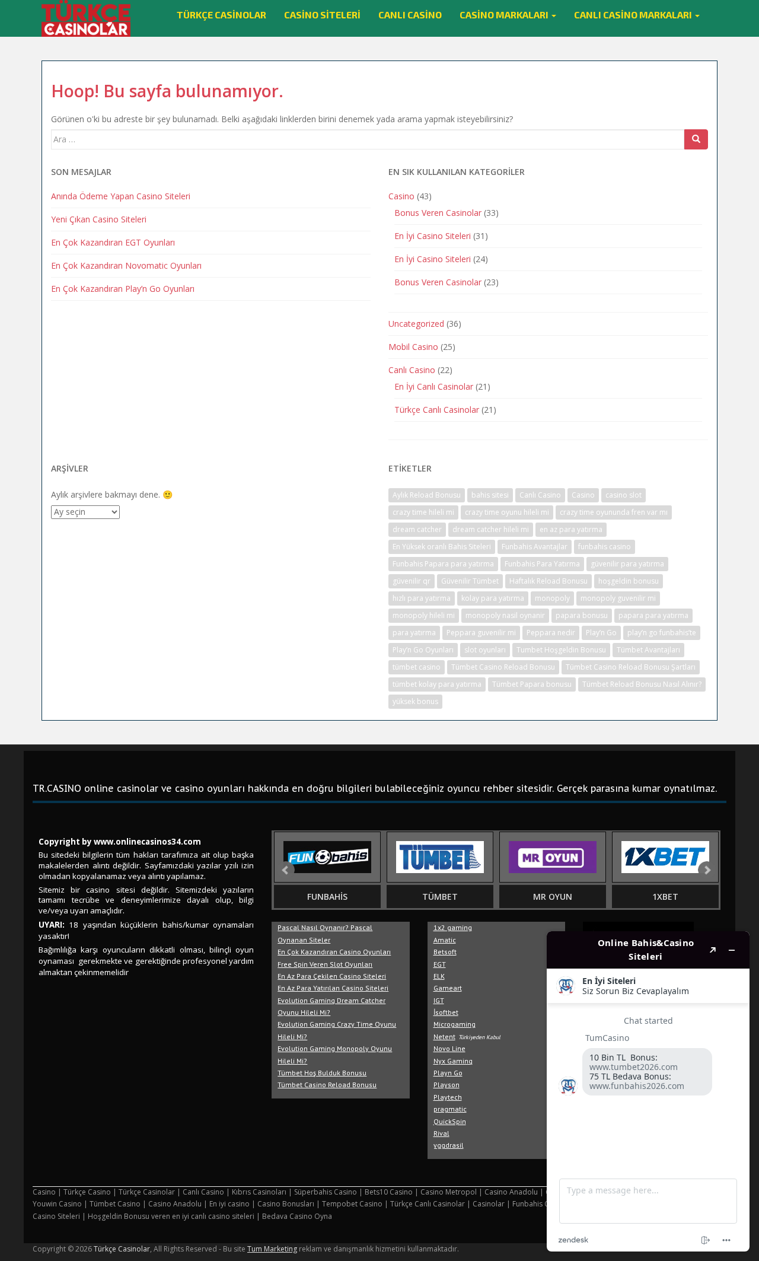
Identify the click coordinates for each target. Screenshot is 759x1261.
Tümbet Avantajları (648, 650)
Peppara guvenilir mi (481, 633)
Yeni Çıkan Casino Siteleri (98, 219)
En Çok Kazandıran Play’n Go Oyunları (122, 288)
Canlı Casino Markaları (634, 14)
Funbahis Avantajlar (534, 547)
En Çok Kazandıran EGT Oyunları (113, 242)
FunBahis (327, 896)
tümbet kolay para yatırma (437, 684)
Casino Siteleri (322, 14)
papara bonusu (582, 615)
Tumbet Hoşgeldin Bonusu (561, 650)
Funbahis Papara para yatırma (443, 564)
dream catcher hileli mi (490, 529)
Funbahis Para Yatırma (542, 564)
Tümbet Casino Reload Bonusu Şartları (631, 667)
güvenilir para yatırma (627, 564)
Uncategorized (416, 323)
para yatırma (414, 633)
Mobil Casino (413, 346)
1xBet (665, 896)
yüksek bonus (415, 701)
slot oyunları (485, 650)
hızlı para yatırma (422, 598)
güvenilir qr (411, 581)
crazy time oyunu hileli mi (507, 512)
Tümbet (440, 896)
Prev (286, 870)
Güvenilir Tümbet (470, 581)
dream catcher (417, 529)
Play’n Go (601, 633)
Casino (401, 196)
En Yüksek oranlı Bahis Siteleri (442, 547)
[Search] (696, 139)
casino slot (623, 495)
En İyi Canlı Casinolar (433, 386)
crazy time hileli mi (423, 512)
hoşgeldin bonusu (628, 581)
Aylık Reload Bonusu (427, 495)
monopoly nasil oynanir (505, 615)
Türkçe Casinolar (221, 14)
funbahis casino (604, 547)
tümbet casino (417, 667)
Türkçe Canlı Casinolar (436, 409)
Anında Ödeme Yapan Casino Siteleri (120, 196)
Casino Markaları (505, 14)
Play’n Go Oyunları (423, 650)
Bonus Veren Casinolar (437, 212)
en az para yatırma (571, 529)
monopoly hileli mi (424, 615)
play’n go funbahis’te (661, 633)
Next (707, 870)
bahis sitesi (490, 495)
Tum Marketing (272, 1249)
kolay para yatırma (492, 598)
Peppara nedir (551, 633)
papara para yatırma (653, 615)
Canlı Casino (410, 14)
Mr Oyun (552, 896)
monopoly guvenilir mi (618, 598)
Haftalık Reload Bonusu (548, 581)
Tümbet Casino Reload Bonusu (503, 667)
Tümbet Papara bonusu (532, 684)
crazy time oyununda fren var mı (614, 512)
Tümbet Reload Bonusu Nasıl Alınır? (641, 684)
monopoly (552, 598)
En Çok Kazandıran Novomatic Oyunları (126, 265)
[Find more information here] (648, 1091)
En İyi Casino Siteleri (432, 235)
